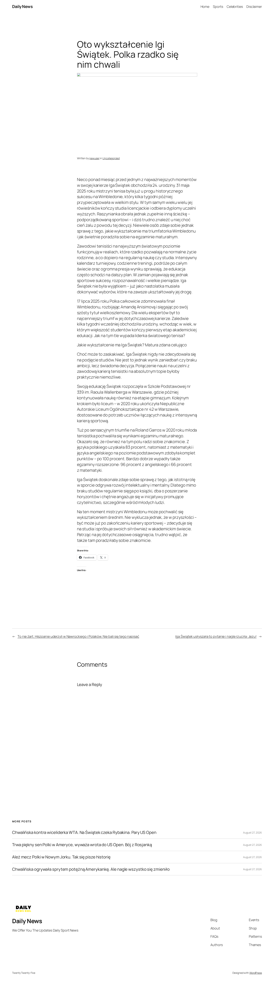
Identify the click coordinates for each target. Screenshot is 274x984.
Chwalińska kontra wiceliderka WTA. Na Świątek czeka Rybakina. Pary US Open (84, 832)
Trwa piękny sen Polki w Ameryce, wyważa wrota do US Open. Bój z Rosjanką (82, 844)
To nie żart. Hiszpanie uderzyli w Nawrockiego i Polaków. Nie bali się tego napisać (78, 636)
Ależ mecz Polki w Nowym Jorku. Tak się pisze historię (61, 857)
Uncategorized (111, 158)
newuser (94, 158)
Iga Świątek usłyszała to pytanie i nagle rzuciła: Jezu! (216, 636)
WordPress (255, 973)
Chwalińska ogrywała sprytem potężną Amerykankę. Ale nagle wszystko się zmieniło (91, 869)
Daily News (22, 6)
